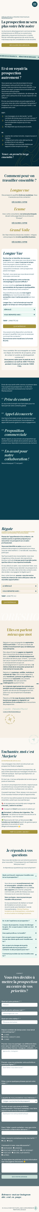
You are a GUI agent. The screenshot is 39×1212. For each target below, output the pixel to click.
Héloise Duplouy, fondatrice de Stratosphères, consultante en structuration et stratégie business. (19, 911)
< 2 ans (6, 1035)
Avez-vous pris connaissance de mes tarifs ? (19, 1138)
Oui (4, 1141)
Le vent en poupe (13, 1208)
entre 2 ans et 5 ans (11, 1037)
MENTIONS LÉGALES (19, 1209)
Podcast (7, 1153)
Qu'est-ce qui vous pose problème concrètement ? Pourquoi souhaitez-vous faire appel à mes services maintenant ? (19, 1108)
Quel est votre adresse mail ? (13, 1010)
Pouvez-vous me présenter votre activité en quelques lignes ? (18, 1063)
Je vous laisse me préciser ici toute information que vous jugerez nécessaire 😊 (19, 1160)
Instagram (7, 1148)
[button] (1, 684)
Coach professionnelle (12, 712)
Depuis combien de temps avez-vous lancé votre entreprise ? (18, 1031)
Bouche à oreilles (11, 1150)
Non (11, 1141)
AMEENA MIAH (31, 1208)
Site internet (27, 1150)
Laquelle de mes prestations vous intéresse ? (19, 1098)
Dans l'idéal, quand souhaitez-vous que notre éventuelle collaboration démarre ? (19, 1128)
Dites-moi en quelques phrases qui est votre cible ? (18, 1082)
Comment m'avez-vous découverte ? (16, 1145)
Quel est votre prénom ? (11, 1001)
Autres (6, 1155)
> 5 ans (6, 1039)
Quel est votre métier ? (10, 1019)
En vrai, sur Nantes (22, 1153)
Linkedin (18, 1148)
